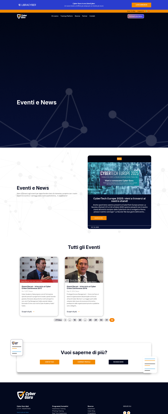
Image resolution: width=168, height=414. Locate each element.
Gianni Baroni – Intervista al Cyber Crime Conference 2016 (81, 287)
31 (107, 320)
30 (101, 320)
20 (80, 320)
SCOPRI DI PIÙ (98, 218)
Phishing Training (58, 411)
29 (96, 320)
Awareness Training (58, 409)
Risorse (77, 16)
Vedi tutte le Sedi (22, 412)
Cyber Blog (91, 411)
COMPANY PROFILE (84, 362)
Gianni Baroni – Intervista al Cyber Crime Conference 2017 (36, 287)
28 (90, 320)
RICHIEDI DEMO (118, 362)
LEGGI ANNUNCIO (141, 5)
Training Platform (66, 16)
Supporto (140, 11)
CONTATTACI (49, 362)
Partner (84, 16)
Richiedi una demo (135, 16)
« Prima (58, 320)
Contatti (92, 16)
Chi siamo (54, 16)
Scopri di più (27, 312)
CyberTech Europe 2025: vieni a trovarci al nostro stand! (119, 200)
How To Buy (131, 11)
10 (75, 320)
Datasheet (91, 409)
